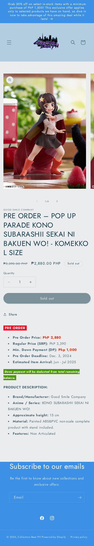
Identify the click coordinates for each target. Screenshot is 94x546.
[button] (9, 42)
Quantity (8, 273)
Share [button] (13, 314)
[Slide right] (57, 201)
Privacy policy (78, 537)
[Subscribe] (80, 497)
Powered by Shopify (54, 537)
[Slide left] (37, 201)
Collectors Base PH (29, 537)
